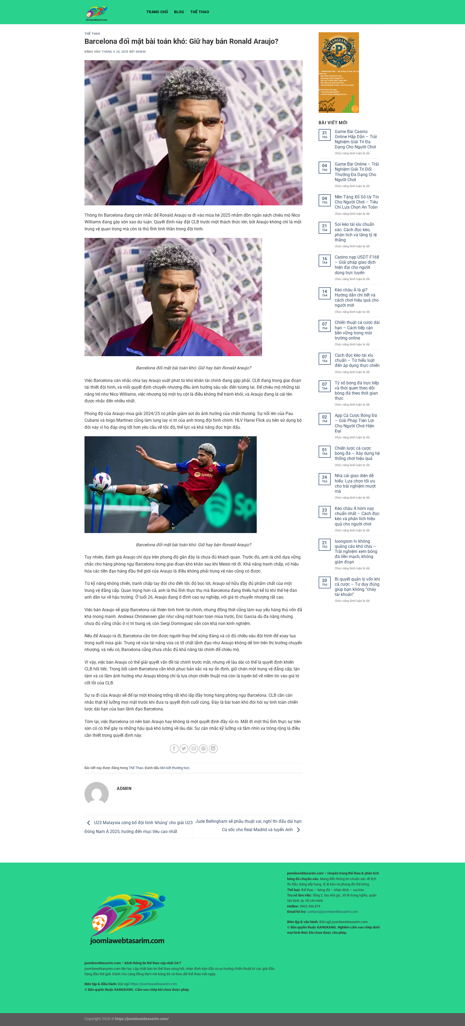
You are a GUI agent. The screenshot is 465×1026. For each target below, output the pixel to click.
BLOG (179, 12)
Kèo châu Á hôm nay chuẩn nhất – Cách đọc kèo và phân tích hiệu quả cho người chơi (357, 516)
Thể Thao (199, 12)
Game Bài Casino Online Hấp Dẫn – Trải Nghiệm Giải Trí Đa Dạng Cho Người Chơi (356, 139)
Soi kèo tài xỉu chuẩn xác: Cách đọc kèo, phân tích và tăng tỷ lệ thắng (356, 232)
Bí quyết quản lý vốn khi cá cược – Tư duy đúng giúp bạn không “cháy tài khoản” (357, 587)
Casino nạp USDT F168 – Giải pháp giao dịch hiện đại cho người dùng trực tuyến (357, 265)
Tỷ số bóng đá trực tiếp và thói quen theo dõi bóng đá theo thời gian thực (357, 390)
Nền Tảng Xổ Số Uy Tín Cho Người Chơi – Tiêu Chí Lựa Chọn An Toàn (357, 202)
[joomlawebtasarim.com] (111, 12)
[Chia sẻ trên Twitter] (183, 748)
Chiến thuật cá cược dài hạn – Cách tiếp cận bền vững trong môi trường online (357, 330)
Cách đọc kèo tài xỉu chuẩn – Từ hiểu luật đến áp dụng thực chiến (357, 360)
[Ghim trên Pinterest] (203, 748)
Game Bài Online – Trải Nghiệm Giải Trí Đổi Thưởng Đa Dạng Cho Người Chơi (357, 172)
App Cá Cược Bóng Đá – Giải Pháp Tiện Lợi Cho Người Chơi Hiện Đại (356, 423)
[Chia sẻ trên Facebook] (174, 748)
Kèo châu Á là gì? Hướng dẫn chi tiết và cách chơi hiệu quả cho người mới (357, 297)
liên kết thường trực (175, 768)
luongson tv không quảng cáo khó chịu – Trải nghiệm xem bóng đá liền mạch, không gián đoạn (356, 551)
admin (141, 51)
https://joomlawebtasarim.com (153, 984)
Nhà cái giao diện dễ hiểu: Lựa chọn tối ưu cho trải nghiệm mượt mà (355, 483)
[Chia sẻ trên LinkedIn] (213, 748)
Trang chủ (157, 12)
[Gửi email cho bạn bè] (193, 748)
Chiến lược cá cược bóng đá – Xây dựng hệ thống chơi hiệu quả (357, 453)
